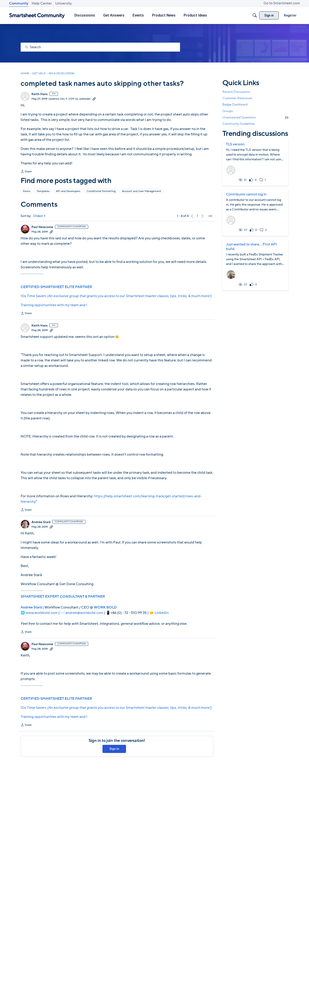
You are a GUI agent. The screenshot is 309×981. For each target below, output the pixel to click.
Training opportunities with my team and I (54, 305)
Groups (227, 111)
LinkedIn (161, 612)
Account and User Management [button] (141, 191)
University (63, 3)
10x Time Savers (116, 295)
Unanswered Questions (255, 117)
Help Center (42, 3)
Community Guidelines (238, 124)
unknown (84, 99)
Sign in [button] (114, 749)
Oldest (38, 216)
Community (18, 3)
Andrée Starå (40, 522)
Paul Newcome (42, 227)
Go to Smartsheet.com (282, 3)
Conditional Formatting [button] (101, 191)
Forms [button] (26, 191)
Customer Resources (237, 98)
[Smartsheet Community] (37, 15)
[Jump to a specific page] (209, 216)
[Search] (255, 15)
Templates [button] (43, 191)
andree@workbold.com (84, 612)
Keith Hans (39, 94)
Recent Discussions (236, 92)
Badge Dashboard (234, 104)
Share (26, 172)
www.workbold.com (42, 612)
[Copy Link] (94, 99)
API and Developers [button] (68, 191)
